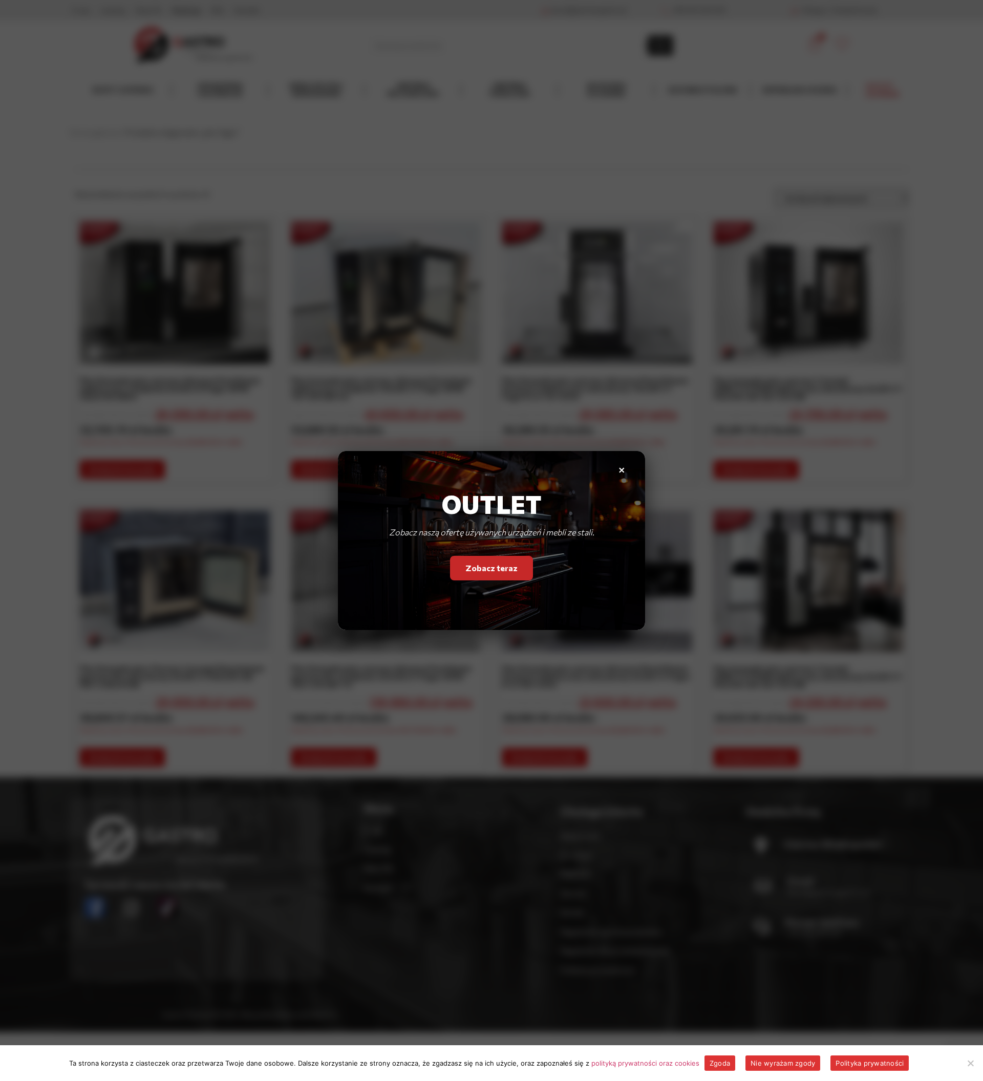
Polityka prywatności (870, 1063)
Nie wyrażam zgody (783, 1063)
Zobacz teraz (491, 570)
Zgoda (720, 1063)
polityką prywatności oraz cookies (645, 1063)
